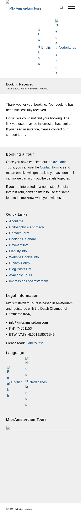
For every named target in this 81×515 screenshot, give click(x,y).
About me (16, 221)
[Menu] (69, 8)
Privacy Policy (19, 263)
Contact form (49, 167)
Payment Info (18, 245)
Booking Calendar (22, 239)
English (47, 47)
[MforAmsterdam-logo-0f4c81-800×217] (26, 8)
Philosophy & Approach (26, 227)
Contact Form (19, 233)
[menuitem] (59, 8)
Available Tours (20, 275)
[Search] (59, 8)
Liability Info (18, 251)
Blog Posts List (20, 269)
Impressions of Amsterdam (28, 281)
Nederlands (67, 47)
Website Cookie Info (24, 257)
